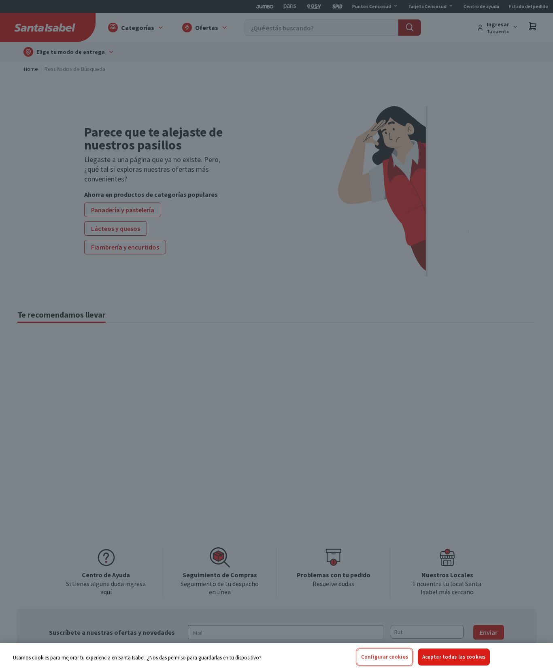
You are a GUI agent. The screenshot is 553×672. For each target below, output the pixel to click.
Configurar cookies (384, 656)
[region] (276, 657)
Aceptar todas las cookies (453, 656)
